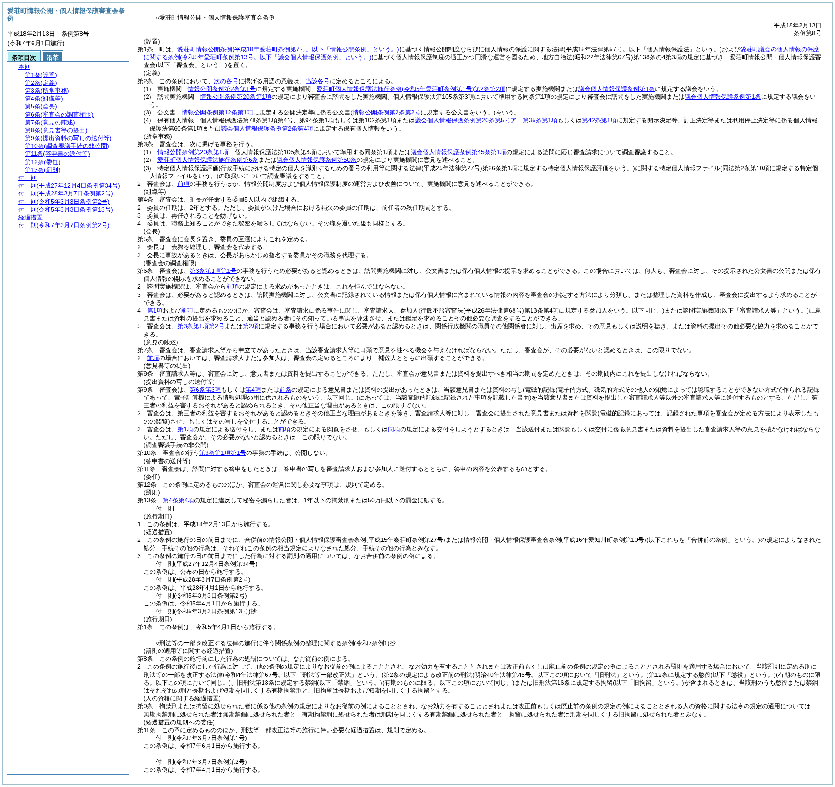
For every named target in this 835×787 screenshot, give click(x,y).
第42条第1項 (599, 120)
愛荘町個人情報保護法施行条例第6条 (207, 159)
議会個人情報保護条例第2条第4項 (267, 128)
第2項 (250, 326)
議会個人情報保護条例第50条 (317, 159)
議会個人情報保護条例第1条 (616, 88)
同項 (394, 429)
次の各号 (226, 80)
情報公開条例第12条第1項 (217, 112)
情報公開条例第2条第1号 (222, 88)
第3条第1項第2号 (200, 326)
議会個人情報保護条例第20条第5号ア (466, 120)
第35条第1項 (540, 120)
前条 (285, 389)
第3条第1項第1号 (213, 270)
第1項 (155, 310)
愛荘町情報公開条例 (288, 49)
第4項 (253, 389)
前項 (183, 183)
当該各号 (317, 80)
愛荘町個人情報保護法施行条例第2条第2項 (411, 88)
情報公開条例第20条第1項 (235, 96)
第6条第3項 (205, 389)
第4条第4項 (178, 500)
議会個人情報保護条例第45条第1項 (458, 151)
